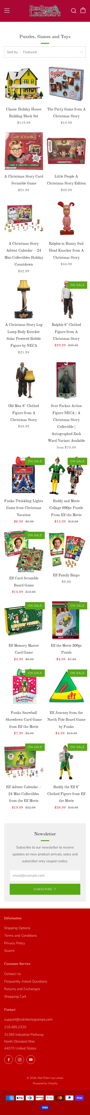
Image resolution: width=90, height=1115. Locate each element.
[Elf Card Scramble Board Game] (23, 551)
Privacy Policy (14, 943)
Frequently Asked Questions (25, 981)
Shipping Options (17, 928)
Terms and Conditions (20, 935)
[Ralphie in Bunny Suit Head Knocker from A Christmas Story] (66, 218)
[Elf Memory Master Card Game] (23, 620)
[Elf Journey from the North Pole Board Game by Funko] (66, 687)
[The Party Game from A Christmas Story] (66, 83)
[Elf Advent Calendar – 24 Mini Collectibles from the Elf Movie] (23, 761)
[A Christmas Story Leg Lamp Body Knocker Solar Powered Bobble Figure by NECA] (23, 299)
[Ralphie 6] (66, 299)
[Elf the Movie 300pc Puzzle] (66, 620)
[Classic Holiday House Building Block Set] (23, 83)
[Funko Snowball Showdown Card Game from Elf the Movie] (23, 687)
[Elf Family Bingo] (66, 549)
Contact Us (12, 974)
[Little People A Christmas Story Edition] (66, 151)
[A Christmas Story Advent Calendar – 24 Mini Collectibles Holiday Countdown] (23, 218)
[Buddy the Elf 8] (66, 761)
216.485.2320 (15, 1027)
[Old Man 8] (23, 380)
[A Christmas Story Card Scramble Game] (23, 151)
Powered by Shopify (45, 1083)
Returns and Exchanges (22, 989)
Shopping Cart (15, 996)
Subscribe (43, 889)
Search (9, 950)
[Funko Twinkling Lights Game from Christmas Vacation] (23, 475)
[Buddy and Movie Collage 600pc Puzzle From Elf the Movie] (66, 475)
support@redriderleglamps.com (28, 1019)
